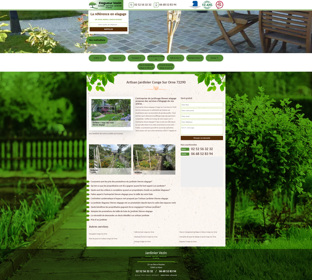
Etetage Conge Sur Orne (142, 242)
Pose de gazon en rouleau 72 (156, 58)
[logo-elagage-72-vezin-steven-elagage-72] (105, 5)
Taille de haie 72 (175, 58)
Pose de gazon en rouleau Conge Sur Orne (103, 239)
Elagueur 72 (117, 58)
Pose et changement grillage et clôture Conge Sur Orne (198, 232)
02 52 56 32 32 (142, 4)
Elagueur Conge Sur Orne (188, 242)
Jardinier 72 (98, 58)
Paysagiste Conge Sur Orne (98, 234)
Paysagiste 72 (136, 58)
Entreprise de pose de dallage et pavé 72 (165, 66)
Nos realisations (97, 40)
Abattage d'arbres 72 (195, 58)
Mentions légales (169, 275)
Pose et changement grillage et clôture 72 (146, 66)
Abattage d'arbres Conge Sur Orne (145, 237)
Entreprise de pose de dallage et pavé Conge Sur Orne (198, 237)
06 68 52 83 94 (167, 4)
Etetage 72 (214, 58)
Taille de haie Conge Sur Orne (144, 232)
